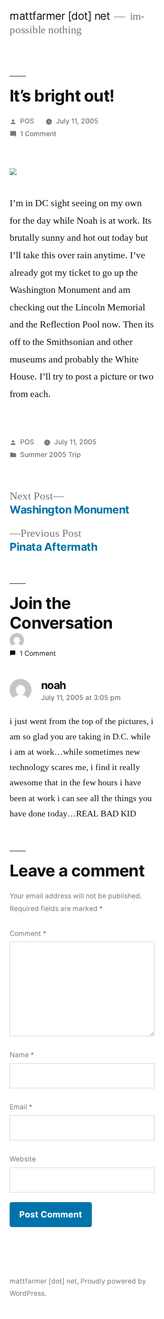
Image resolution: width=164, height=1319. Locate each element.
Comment (28, 933)
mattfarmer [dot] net (60, 15)
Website (23, 1159)
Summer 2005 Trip (50, 454)
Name (22, 1055)
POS (27, 121)
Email (21, 1107)
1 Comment (38, 134)
